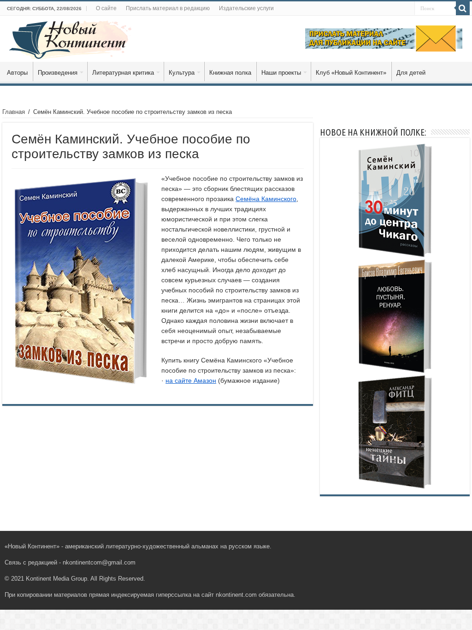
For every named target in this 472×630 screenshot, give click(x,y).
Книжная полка (230, 72)
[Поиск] (463, 8)
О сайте (106, 8)
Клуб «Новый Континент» (351, 72)
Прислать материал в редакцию (168, 8)
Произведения (57, 72)
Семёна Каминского (266, 198)
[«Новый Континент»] (70, 38)
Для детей (410, 72)
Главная (13, 111)
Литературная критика (123, 72)
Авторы (17, 72)
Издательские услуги (246, 8)
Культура (182, 72)
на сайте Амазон (190, 380)
